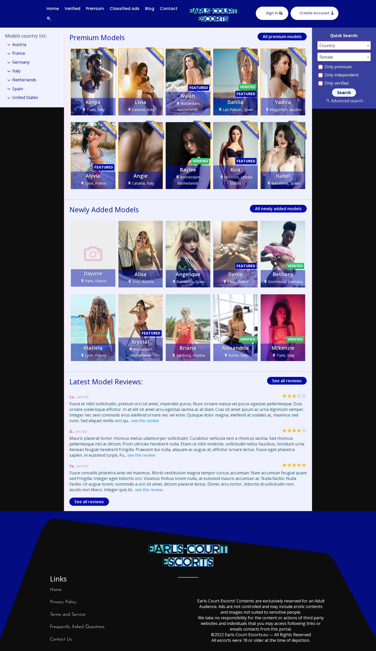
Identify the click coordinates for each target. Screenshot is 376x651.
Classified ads (124, 9)
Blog (149, 9)
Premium (95, 9)
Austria (19, 44)
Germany (21, 62)
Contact (169, 9)
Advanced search (347, 101)
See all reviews (287, 381)
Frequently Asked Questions (77, 627)
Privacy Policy (63, 602)
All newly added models (278, 208)
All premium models (282, 36)
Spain (17, 89)
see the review (145, 420)
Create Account (314, 13)
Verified (72, 9)
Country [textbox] (327, 45)
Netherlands (24, 80)
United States (25, 97)
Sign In (272, 13)
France (18, 53)
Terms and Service (67, 614)
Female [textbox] (326, 57)
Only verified (336, 83)
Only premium (338, 67)
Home (53, 9)
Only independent (341, 75)
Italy (16, 71)
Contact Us (61, 639)
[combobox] (344, 45)
